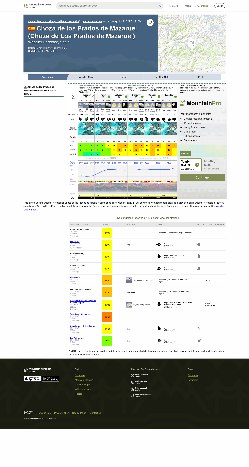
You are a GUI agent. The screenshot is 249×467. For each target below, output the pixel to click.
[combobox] (109, 5)
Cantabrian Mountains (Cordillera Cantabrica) (54, 21)
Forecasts (173, 5)
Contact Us (95, 412)
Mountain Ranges (84, 380)
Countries (80, 375)
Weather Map (86, 77)
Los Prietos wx (76, 338)
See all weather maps (72, 128)
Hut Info (124, 77)
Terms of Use (44, 412)
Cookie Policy (79, 412)
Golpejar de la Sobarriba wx (82, 326)
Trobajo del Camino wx (80, 314)
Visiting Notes (163, 77)
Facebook (193, 375)
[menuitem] (47, 77)
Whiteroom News (84, 389)
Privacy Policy (61, 412)
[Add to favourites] (150, 22)
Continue (202, 177)
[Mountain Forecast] (37, 5)
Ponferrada (75, 277)
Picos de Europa (92, 21)
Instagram (193, 380)
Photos (187, 5)
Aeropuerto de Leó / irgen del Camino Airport (83, 301)
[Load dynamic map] (192, 43)
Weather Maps (82, 384)
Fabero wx (74, 241)
